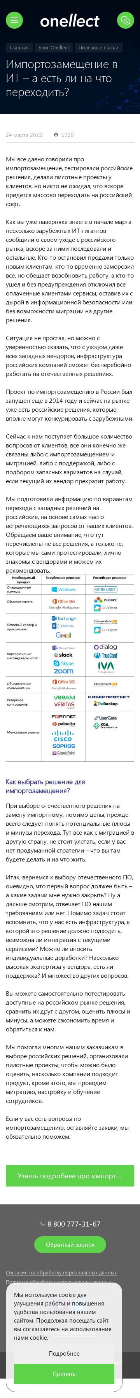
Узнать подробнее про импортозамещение (76, 1175)
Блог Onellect (53, 47)
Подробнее (64, 1353)
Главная (19, 47)
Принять (64, 1373)
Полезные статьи (99, 47)
